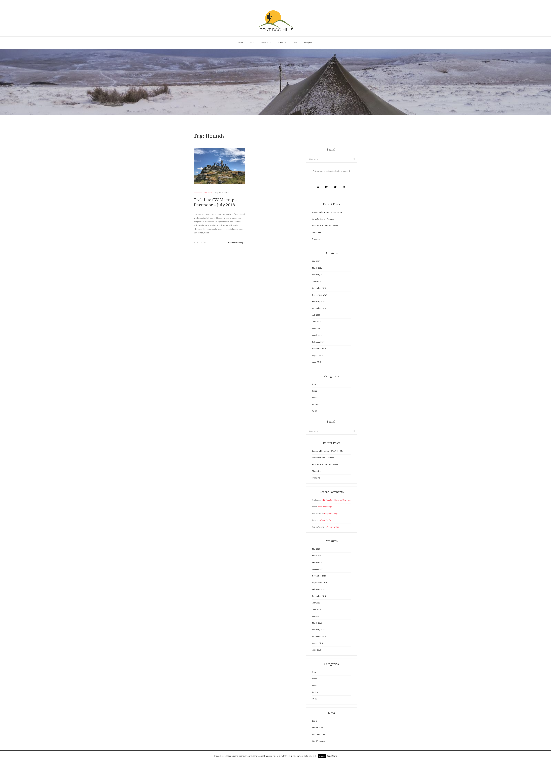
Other (280, 42)
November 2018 (319, 348)
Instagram (308, 42)
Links (295, 42)
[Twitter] (336, 187)
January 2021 (317, 281)
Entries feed (317, 727)
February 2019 (318, 342)
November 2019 (319, 308)
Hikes (240, 42)
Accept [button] (322, 756)
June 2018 (316, 362)
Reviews (264, 42)
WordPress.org (318, 741)
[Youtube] (344, 187)
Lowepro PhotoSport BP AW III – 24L (327, 212)
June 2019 (316, 321)
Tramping (316, 239)
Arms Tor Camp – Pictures (323, 219)
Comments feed (319, 734)
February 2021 (318, 274)
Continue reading (236, 242)
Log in (314, 721)
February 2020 (318, 301)
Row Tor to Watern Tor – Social (325, 225)
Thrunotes (316, 232)
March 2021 (317, 268)
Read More (332, 756)
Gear (252, 42)
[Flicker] (318, 187)
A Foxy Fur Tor (325, 520)
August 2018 (317, 355)
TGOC (314, 411)
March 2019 (317, 335)
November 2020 (319, 288)
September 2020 (319, 295)
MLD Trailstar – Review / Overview (336, 500)
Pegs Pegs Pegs (325, 506)
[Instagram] (327, 187)
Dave (209, 192)
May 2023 (316, 261)
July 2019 (316, 315)
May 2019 (316, 328)
